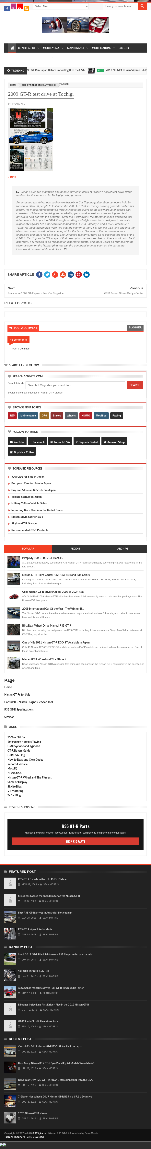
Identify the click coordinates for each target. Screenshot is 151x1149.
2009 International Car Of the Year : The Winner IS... (53, 609)
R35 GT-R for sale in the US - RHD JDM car (42, 879)
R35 (12, 415)
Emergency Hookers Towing (24, 742)
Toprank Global (88, 442)
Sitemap (9, 717)
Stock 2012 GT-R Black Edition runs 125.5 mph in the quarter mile (55, 954)
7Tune (12, 176)
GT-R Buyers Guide (18, 750)
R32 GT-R (124, 48)
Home (8, 687)
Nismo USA (14, 773)
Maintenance (75, 48)
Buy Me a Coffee (24, 452)
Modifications (101, 48)
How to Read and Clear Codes (25, 759)
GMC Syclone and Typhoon (23, 746)
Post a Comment (21, 348)
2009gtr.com (40, 1133)
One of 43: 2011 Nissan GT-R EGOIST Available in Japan (56, 642)
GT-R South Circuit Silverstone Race (38, 1021)
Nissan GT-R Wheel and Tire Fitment (44, 659)
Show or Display (17, 782)
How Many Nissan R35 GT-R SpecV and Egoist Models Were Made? (56, 1063)
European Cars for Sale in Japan (31, 483)
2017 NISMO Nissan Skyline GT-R (115, 70)
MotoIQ (12, 768)
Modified (101, 415)
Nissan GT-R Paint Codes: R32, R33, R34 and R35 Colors (56, 575)
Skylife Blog (14, 786)
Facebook (39, 442)
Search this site (16, 383)
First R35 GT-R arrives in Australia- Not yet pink (45, 913)
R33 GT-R (15, 57)
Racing (116, 415)
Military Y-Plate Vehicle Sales (29, 503)
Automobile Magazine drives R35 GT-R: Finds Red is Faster (51, 988)
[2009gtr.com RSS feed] (26, 8)
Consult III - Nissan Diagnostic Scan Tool (28, 702)
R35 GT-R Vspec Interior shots (35, 929)
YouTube (19, 442)
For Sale (44, 57)
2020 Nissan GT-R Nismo (32, 1113)
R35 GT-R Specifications (19, 709)
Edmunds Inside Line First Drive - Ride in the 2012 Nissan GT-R (53, 1005)
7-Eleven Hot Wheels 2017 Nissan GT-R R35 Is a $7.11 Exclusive (55, 1097)
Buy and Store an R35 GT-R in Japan (33, 490)
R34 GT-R (29, 57)
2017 (89, 70)
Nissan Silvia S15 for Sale (27, 516)
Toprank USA (62, 442)
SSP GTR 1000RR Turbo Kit (33, 971)
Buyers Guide (26, 48)
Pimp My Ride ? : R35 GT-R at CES (42, 558)
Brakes (57, 415)
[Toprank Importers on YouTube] (20, 6)
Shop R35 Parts (75, 841)
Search (135, 385)
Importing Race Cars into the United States (37, 510)
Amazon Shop (116, 442)
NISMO (86, 415)
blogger (135, 327)
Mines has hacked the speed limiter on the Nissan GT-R (49, 896)
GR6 (44, 415)
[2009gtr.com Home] (12, 48)
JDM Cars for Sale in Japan (27, 476)
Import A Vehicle (17, 764)
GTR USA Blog (16, 755)
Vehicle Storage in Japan (26, 496)
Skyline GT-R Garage (24, 523)
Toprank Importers (14, 1137)
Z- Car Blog (14, 795)
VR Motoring (15, 791)
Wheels (71, 415)
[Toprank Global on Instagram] (13, 6)
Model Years (51, 48)
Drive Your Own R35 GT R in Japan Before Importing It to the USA (55, 1080)
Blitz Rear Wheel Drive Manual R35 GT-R (46, 625)
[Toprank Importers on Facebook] (7, 8)
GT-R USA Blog (35, 1137)
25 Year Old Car (16, 737)
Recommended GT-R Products (29, 530)
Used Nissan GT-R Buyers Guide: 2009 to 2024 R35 (53, 592)
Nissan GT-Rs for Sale (17, 694)
